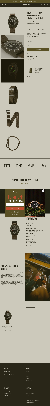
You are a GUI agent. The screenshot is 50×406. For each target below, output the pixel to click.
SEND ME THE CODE (15, 208)
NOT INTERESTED (15, 214)
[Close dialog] (43, 191)
